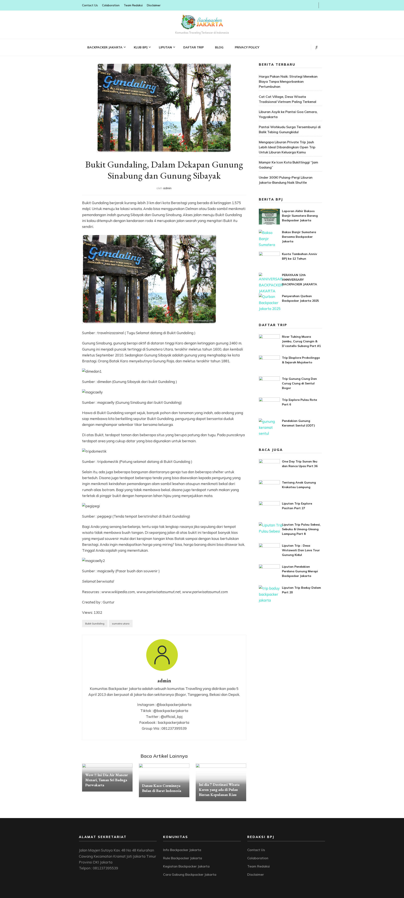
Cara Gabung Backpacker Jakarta (189, 874)
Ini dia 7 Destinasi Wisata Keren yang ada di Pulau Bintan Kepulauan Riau (219, 789)
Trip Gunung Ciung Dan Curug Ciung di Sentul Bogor (299, 383)
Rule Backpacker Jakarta (182, 858)
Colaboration (111, 5)
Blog (219, 47)
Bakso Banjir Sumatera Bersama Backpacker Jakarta (299, 236)
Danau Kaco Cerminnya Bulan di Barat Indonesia (161, 788)
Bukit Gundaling (94, 623)
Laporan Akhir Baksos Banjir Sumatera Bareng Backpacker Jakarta (300, 215)
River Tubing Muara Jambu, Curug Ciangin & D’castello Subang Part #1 (301, 341)
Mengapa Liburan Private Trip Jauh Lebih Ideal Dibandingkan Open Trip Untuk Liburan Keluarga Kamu (287, 147)
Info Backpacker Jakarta (182, 850)
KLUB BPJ (141, 47)
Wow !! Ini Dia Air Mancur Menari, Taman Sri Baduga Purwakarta (106, 779)
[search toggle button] (317, 47)
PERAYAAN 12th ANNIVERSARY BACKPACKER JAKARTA (299, 279)
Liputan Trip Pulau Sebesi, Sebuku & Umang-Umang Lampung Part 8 (301, 529)
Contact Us (90, 5)
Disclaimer (154, 5)
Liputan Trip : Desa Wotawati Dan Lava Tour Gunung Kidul (301, 550)
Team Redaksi (133, 5)
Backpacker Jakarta (104, 47)
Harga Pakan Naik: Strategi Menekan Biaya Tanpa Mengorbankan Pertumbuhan (288, 81)
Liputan (165, 47)
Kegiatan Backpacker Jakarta (186, 866)
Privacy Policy (247, 47)
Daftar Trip (193, 47)
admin (167, 188)
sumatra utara (120, 623)
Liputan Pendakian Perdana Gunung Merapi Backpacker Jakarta (300, 571)
